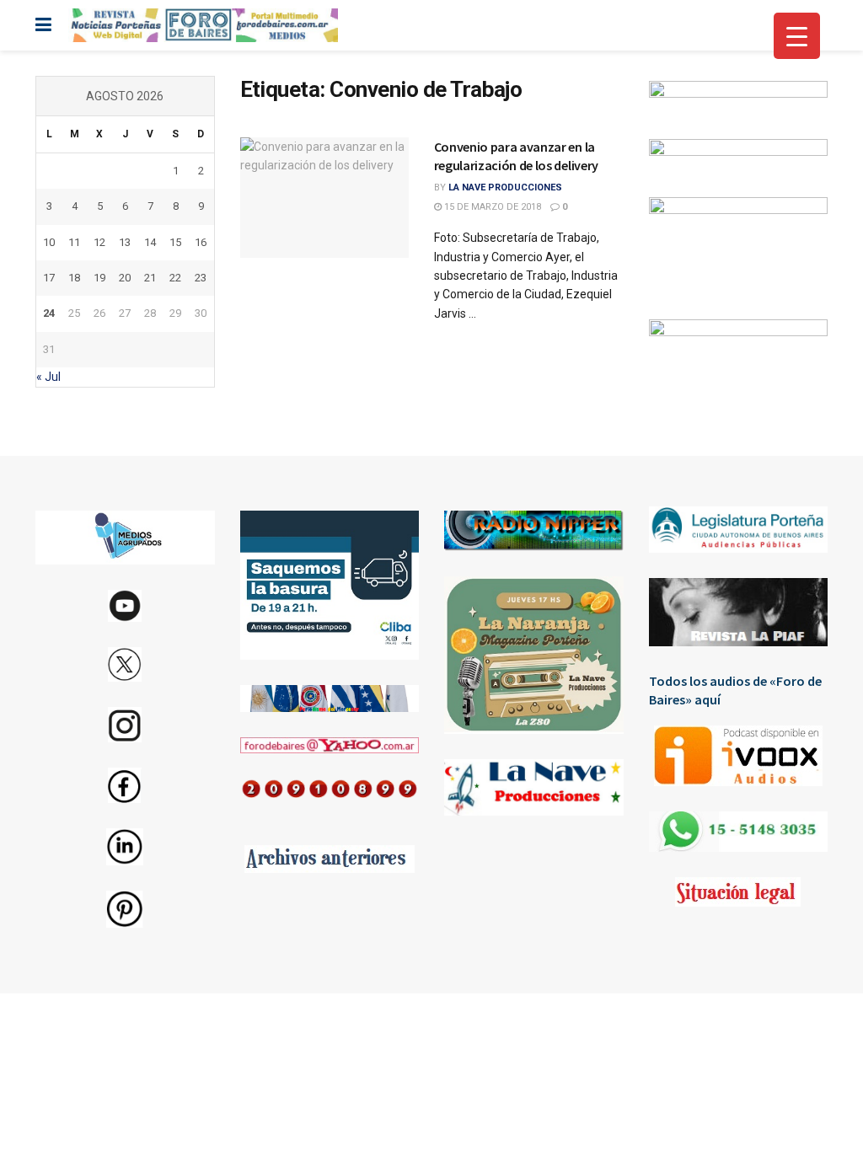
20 (125, 277)
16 (200, 242)
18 (74, 277)
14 (150, 242)
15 (175, 242)
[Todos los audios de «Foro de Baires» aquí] (738, 755)
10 (49, 242)
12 (99, 242)
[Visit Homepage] (203, 25)
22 (175, 277)
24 (49, 313)
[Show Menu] (43, 25)
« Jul (48, 376)
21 (150, 277)
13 (125, 242)
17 (49, 277)
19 (99, 277)
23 (200, 277)
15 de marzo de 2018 (491, 206)
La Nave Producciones (505, 187)
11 (74, 242)
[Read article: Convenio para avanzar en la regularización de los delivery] (324, 197)
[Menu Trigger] (797, 36)
